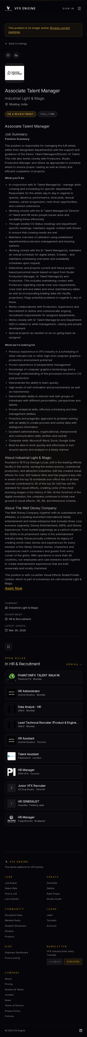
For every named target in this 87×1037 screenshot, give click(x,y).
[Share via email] (8, 55)
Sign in (68, 8)
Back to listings (18, 43)
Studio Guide (54, 899)
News (8, 1000)
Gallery (50, 888)
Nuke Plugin (53, 893)
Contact (9, 994)
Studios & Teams (14, 989)
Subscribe (73, 961)
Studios (9, 931)
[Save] (8, 646)
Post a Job (11, 893)
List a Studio (12, 899)
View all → (74, 664)
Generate (52, 883)
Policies (9, 1016)
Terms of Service (14, 1005)
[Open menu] (79, 8)
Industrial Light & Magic (23, 607)
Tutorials (51, 920)
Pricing (9, 984)
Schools (51, 925)
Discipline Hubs (13, 915)
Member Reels (13, 920)
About (8, 978)
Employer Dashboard (16, 952)
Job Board (11, 883)
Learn (50, 915)
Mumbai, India (18, 104)
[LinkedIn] (80, 1030)
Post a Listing (12, 958)
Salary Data (11, 888)
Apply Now (13, 588)
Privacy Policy (12, 1011)
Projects (9, 936)
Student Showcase (15, 925)
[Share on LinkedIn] (16, 55)
